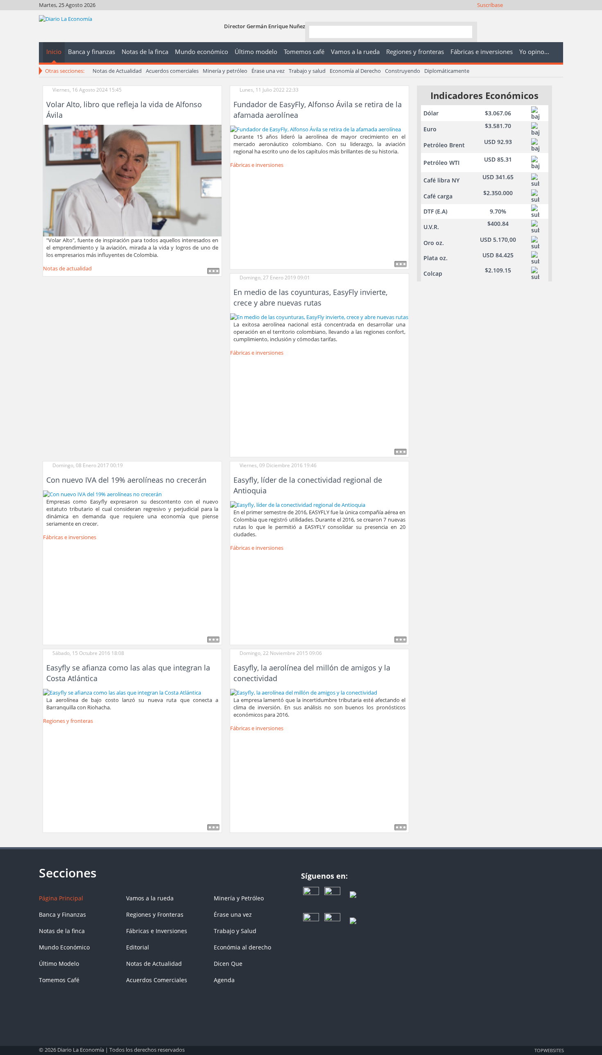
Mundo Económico (64, 947)
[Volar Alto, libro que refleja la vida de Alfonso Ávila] (132, 180)
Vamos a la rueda (150, 898)
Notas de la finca (62, 931)
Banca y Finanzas (62, 914)
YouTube (535, 15)
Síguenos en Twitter (513, 15)
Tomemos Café (59, 980)
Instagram (524, 15)
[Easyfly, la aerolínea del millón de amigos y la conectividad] (303, 691)
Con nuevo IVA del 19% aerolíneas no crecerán (126, 480)
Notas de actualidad (67, 268)
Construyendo (402, 70)
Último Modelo (59, 963)
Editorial (137, 947)
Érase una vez (268, 70)
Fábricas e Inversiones (156, 931)
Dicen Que (228, 963)
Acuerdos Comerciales (156, 980)
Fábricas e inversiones (256, 165)
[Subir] (301, 1046)
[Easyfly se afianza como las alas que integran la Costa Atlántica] (122, 691)
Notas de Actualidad (117, 70)
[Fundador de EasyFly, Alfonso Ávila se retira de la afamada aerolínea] (315, 128)
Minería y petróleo (225, 70)
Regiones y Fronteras (154, 914)
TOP (548, 1050)
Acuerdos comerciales (172, 70)
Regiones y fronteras (68, 720)
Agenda (224, 980)
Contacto (557, 15)
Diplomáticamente (446, 70)
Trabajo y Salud (235, 931)
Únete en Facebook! (502, 15)
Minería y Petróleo (239, 898)
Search (463, 31)
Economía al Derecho (355, 70)
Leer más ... (213, 271)
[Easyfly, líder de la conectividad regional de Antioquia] (297, 504)
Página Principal (61, 898)
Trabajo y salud (307, 70)
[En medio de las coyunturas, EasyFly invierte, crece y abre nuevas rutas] (319, 316)
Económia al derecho (242, 947)
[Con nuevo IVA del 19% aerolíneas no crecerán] (102, 493)
